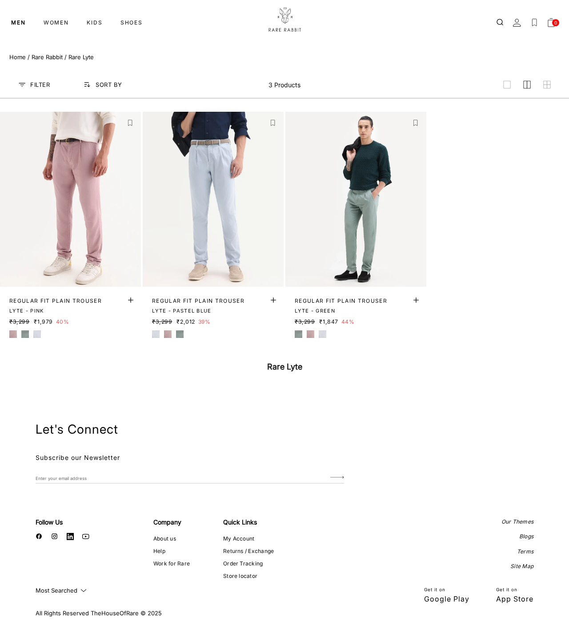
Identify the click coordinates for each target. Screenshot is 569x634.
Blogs (526, 536)
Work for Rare (171, 563)
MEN (18, 22)
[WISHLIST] (534, 23)
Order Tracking (243, 563)
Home (17, 57)
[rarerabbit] (284, 20)
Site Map (521, 566)
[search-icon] (500, 23)
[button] (130, 123)
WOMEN (56, 22)
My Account (238, 538)
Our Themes (517, 521)
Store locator (240, 576)
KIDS (95, 22)
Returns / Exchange (248, 551)
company (167, 522)
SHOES (131, 22)
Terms (525, 551)
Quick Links (240, 522)
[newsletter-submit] (337, 478)
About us (164, 538)
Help (159, 551)
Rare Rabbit (47, 57)
